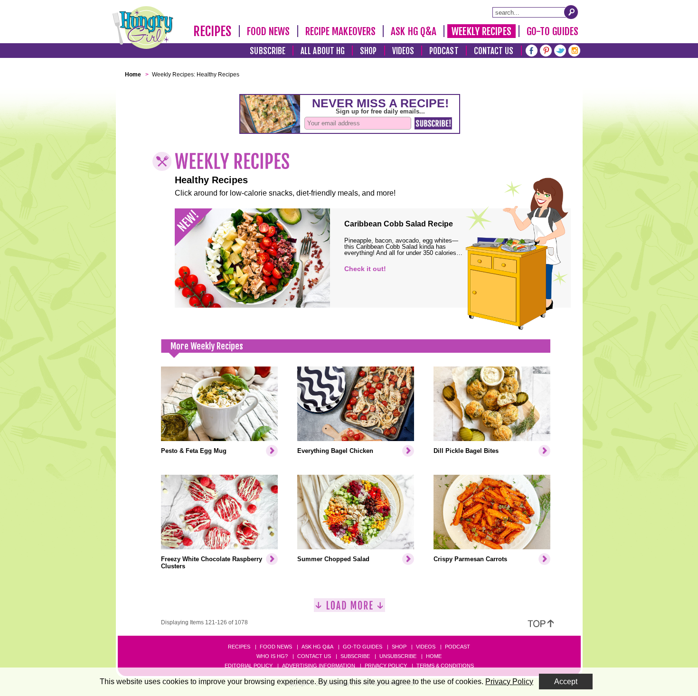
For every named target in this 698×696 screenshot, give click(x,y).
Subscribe (267, 51)
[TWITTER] (560, 49)
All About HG (323, 51)
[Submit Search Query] (571, 12)
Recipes (212, 31)
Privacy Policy (386, 665)
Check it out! (365, 269)
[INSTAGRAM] (574, 49)
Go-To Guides (552, 31)
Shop (368, 51)
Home (434, 656)
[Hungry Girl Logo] (143, 27)
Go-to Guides (362, 646)
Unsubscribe (397, 656)
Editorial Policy (249, 665)
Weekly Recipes (481, 31)
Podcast (444, 51)
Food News (268, 31)
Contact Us (494, 51)
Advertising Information (318, 665)
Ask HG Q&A (413, 31)
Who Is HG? (272, 656)
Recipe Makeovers (340, 31)
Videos (403, 51)
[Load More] (349, 609)
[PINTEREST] (546, 49)
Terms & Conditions (445, 665)
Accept (565, 681)
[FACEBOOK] (532, 49)
